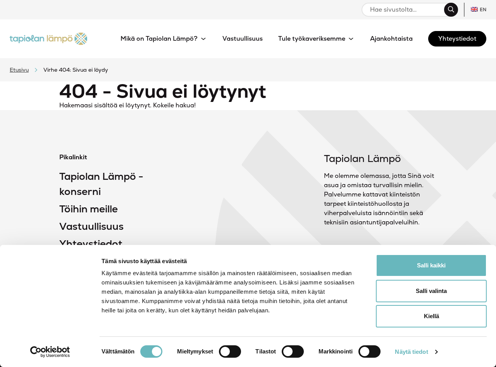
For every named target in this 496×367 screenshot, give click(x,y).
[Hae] (451, 10)
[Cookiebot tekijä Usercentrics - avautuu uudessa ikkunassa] (50, 352)
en (483, 10)
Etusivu (19, 69)
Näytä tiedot (411, 351)
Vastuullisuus (91, 226)
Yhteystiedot (90, 243)
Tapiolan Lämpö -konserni (101, 184)
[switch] (230, 351)
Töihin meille (88, 208)
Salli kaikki (431, 265)
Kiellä (431, 316)
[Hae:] (406, 10)
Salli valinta (431, 291)
